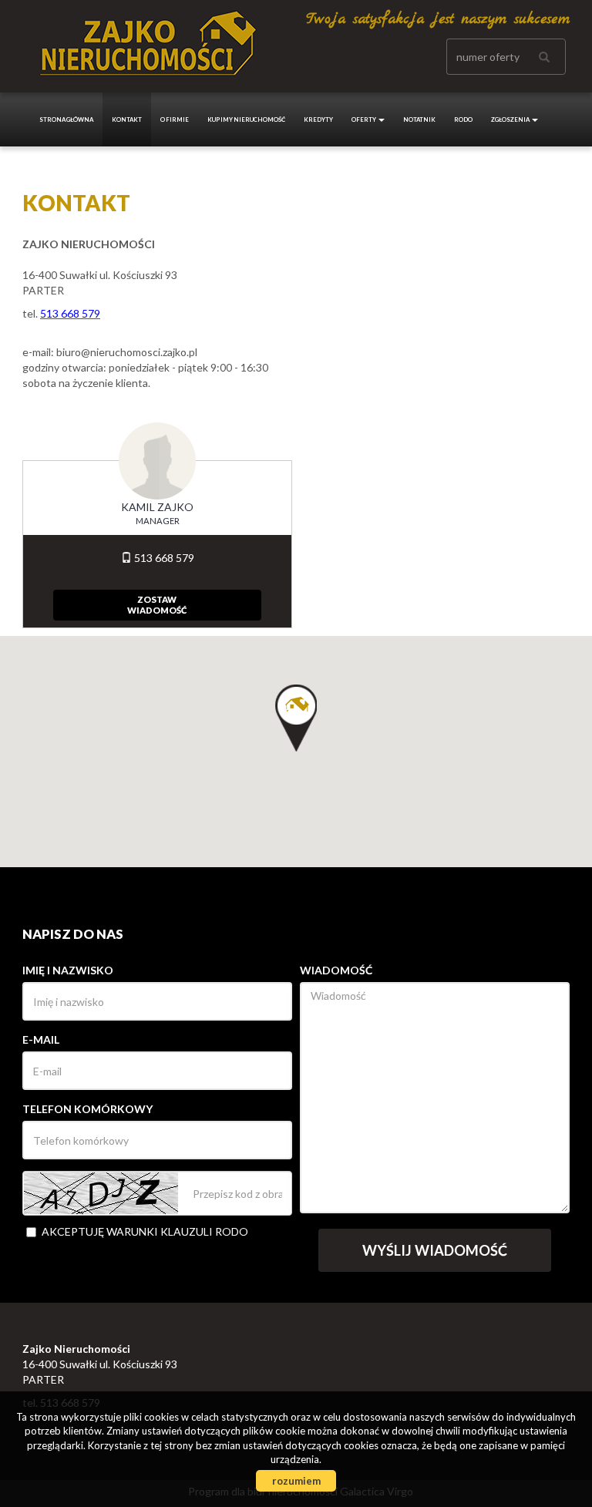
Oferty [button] (364, 119)
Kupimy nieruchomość (246, 119)
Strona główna (66, 119)
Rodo (463, 119)
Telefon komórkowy (87, 1108)
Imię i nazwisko (67, 970)
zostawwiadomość (157, 604)
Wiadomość (336, 970)
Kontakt (127, 119)
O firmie (174, 119)
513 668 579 (163, 557)
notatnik (419, 119)
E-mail (40, 1039)
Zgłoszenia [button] (510, 119)
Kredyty (318, 119)
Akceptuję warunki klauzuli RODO (145, 1231)
